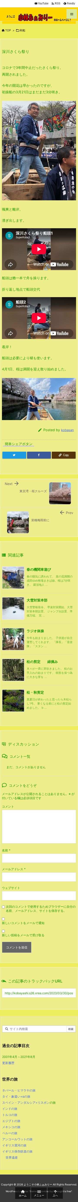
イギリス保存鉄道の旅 (17, 1151)
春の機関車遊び (39, 569)
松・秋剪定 (35, 692)
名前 (6, 850)
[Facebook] (39, 455)
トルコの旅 (9, 1115)
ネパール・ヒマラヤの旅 (19, 1090)
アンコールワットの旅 (17, 1139)
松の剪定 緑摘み (42, 661)
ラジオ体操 (35, 631)
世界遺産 (12, 1157)
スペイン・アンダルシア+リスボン (26, 1102)
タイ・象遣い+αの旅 (16, 1096)
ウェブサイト (11, 888)
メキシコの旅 (11, 1127)
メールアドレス (14, 869)
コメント (8, 806)
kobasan (67, 430)
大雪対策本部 (37, 600)
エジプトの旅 (11, 1121)
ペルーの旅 (9, 1133)
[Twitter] (14, 455)
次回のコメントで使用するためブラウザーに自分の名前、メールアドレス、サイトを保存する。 (41, 909)
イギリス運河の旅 (14, 1145)
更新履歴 (8, 1063)
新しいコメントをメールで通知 (23, 923)
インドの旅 (9, 1108)
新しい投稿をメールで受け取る (23, 935)
